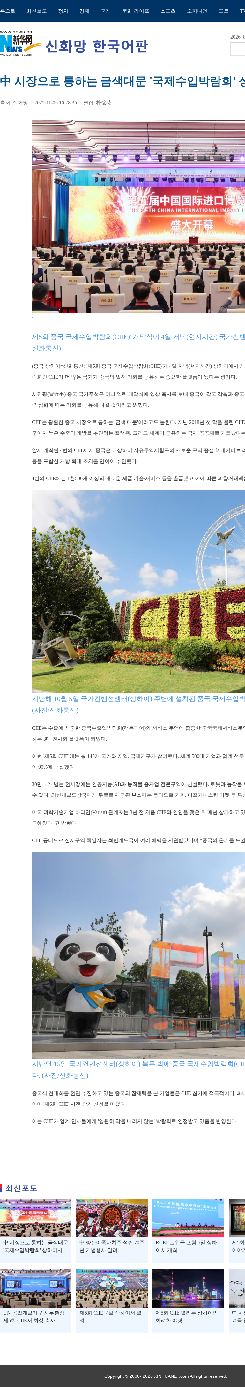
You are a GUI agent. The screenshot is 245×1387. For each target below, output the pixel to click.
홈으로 (7, 11)
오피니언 (197, 11)
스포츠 (168, 11)
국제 (106, 11)
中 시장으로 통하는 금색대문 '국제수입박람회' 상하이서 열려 (35, 1250)
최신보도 (36, 11)
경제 (84, 11)
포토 (224, 11)
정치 (63, 11)
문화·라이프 (135, 11)
